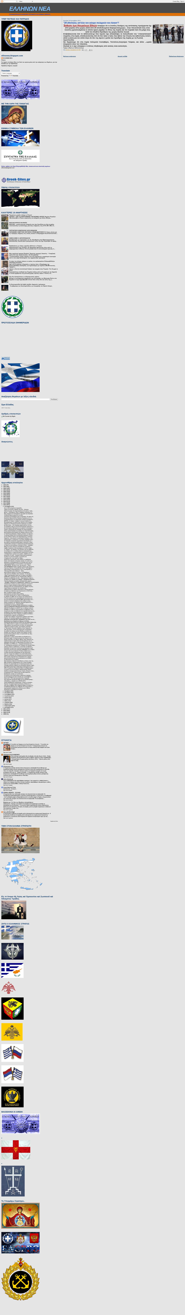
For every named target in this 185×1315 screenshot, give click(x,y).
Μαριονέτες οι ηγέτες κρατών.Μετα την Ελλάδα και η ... (18, 636)
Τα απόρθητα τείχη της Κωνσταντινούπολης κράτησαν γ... (19, 526)
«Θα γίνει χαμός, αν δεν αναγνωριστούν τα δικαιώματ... (18, 629)
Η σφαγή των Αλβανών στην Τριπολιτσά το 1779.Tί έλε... (18, 590)
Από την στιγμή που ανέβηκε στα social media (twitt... (18, 653)
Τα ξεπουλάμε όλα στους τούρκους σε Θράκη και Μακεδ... (18, 613)
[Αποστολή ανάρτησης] (82, 49)
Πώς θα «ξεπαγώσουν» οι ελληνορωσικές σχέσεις (24, 276)
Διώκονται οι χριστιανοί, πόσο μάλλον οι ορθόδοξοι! (17, 559)
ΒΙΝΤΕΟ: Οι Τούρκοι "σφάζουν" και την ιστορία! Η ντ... (18, 520)
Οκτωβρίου (7, 692)
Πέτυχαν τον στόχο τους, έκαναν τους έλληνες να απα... (18, 632)
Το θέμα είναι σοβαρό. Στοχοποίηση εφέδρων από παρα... (19, 616)
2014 (4, 501)
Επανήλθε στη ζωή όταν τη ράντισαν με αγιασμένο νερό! (18, 648)
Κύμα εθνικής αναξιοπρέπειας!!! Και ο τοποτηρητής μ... (18, 569)
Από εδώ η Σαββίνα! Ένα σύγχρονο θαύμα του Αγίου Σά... (19, 685)
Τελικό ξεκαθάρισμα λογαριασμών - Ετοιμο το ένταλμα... (18, 682)
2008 (4, 714)
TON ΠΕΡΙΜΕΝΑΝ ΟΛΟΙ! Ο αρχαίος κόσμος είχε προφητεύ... (19, 566)
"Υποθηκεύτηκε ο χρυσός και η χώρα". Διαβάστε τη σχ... (18, 553)
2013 (4, 503)
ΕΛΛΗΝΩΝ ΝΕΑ (29, 8)
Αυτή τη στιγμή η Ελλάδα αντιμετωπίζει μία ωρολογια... (18, 585)
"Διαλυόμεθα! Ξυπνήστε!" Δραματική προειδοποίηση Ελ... (19, 543)
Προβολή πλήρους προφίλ (9, 65)
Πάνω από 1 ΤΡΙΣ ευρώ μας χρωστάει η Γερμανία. (16, 678)
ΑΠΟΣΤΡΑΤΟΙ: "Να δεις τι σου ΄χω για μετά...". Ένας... (17, 565)
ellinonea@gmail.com (7, 168)
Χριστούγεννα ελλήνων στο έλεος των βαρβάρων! (16, 572)
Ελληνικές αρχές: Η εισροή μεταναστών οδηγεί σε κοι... (18, 638)
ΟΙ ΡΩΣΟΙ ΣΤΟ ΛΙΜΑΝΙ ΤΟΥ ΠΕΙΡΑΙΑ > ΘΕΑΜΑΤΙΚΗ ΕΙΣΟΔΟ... (19, 579)
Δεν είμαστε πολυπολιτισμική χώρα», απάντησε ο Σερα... (18, 542)
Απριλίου (7, 702)
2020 (4, 491)
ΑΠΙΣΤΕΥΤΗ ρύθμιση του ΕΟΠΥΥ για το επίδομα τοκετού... (19, 608)
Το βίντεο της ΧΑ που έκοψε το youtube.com (15, 556)
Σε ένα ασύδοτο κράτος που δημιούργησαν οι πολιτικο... (18, 536)
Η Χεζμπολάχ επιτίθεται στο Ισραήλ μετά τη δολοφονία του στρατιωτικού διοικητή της (26, 813)
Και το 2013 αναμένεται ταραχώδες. (13, 508)
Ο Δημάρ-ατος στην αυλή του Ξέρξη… (14, 558)
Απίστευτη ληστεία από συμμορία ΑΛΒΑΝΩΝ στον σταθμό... (19, 649)
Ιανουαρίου (7, 707)
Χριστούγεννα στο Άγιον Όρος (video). (14, 593)
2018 (4, 495)
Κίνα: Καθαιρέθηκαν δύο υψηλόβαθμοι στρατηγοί (16, 780)
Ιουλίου (6, 697)
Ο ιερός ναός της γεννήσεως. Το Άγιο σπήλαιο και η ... (18, 650)
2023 (4, 486)
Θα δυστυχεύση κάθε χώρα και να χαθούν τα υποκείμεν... (18, 528)
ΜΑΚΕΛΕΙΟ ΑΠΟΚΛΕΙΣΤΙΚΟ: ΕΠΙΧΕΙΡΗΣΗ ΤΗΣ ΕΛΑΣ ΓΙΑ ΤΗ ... (19, 619)
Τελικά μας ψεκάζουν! (9, 635)
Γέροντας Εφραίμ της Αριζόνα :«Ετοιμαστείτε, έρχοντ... (18, 580)
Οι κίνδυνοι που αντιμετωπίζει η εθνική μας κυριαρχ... (17, 675)
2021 (4, 490)
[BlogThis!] (86, 50)
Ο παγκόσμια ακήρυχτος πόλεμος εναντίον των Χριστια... (18, 533)
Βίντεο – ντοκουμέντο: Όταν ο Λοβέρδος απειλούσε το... (18, 512)
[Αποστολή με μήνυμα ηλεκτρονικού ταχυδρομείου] (84, 50)
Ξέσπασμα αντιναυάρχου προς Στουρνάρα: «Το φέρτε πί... (19, 516)
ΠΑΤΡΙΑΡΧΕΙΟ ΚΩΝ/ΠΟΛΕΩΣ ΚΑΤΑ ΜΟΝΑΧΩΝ (23, 230)
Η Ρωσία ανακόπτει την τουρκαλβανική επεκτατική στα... (18, 598)
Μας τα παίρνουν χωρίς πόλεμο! (12, 592)
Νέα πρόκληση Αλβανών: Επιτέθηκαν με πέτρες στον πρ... (19, 660)
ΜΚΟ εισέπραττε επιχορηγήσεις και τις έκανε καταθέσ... (18, 662)
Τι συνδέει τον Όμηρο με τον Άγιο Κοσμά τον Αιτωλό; (25, 744)
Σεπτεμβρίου (8, 694)
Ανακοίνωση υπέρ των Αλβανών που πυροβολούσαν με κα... (19, 611)
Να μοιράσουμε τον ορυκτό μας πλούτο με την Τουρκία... (18, 522)
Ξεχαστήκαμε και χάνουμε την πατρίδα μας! (15, 588)
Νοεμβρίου (7, 691)
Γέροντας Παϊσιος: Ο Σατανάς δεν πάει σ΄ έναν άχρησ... (18, 568)
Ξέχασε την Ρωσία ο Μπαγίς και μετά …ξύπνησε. (16, 509)
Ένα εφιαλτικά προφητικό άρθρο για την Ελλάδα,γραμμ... (18, 679)
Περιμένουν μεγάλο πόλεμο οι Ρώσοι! (20, 215)
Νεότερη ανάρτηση (69, 56)
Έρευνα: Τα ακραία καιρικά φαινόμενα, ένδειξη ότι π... (17, 683)
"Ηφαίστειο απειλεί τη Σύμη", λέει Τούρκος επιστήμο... (18, 626)
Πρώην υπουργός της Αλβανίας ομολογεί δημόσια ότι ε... (18, 602)
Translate (15, 75)
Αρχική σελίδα (122, 56)
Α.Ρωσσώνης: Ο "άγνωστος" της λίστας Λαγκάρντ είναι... (18, 539)
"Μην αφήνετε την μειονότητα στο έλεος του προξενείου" (18, 625)
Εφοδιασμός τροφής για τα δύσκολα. (13, 673)
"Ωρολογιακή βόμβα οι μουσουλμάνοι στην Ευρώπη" (17, 563)
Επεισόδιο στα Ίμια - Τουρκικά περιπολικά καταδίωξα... (18, 555)
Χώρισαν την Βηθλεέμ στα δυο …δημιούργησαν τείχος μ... (19, 578)
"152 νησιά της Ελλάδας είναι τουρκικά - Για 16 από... (17, 573)
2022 (4, 488)
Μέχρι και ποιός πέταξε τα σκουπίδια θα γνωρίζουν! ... (17, 546)
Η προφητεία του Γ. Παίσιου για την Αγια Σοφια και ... (17, 672)
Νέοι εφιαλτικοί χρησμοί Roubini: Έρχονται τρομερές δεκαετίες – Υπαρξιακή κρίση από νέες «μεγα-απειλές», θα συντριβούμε (32, 254)
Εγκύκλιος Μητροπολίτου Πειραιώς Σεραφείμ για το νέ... (18, 518)
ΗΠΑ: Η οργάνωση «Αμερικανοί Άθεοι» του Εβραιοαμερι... (19, 668)
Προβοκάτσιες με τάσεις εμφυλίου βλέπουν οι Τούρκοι (25, 246)
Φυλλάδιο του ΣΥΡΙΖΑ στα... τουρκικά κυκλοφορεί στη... (18, 643)
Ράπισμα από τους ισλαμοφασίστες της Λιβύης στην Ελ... (18, 586)
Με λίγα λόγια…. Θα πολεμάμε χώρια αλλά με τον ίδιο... (18, 525)
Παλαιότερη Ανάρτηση (176, 56)
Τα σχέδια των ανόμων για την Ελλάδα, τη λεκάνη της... (18, 631)
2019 (4, 493)
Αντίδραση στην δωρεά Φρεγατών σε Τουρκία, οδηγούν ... (19, 612)
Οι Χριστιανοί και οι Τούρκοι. (11, 659)
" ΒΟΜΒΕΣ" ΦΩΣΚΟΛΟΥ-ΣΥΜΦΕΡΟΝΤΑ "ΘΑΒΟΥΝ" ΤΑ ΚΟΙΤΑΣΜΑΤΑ (21, 582)
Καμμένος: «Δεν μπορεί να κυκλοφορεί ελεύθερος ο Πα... (18, 538)
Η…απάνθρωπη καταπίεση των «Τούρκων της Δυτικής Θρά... (19, 645)
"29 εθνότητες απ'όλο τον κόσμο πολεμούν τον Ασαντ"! (18, 583)
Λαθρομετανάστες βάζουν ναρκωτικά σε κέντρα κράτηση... (19, 589)
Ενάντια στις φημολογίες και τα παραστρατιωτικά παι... (18, 663)
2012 (4, 505)
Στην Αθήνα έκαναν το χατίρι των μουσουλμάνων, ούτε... (18, 623)
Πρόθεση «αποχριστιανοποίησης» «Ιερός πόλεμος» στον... (19, 671)
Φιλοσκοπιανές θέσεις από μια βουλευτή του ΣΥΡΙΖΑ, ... (18, 658)
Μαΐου (6, 701)
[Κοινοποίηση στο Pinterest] (92, 50)
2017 (4, 496)
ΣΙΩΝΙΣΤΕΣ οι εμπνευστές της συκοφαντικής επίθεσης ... (18, 576)
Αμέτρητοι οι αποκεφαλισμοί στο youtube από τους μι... (18, 562)
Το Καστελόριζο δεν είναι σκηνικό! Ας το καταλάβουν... (18, 676)
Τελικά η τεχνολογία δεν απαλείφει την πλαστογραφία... (18, 529)
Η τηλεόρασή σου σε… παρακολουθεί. (14, 603)
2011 (4, 709)
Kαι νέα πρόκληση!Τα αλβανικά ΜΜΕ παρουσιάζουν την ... (19, 599)
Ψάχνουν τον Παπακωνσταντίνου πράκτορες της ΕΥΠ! (18, 523)
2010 (4, 710)
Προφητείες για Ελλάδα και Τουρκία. (13, 689)
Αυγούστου (7, 696)
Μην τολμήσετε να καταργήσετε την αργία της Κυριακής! (18, 513)
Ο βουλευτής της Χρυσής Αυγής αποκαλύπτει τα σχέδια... (18, 605)
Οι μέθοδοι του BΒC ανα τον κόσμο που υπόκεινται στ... (18, 596)
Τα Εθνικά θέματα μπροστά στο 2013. (13, 515)
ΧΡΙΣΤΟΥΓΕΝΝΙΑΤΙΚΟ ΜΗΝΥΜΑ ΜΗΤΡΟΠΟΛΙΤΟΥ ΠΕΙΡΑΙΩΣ (19, 606)
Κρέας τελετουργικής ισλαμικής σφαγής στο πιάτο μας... (18, 560)
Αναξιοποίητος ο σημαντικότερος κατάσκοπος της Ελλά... (19, 552)
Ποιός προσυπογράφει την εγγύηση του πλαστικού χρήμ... (19, 530)
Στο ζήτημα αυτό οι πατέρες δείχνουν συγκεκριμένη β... (18, 550)
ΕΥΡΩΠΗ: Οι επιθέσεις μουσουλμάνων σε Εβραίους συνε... (19, 609)
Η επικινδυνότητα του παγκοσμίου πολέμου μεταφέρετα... (18, 519)
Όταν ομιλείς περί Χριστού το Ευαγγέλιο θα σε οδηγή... (18, 656)
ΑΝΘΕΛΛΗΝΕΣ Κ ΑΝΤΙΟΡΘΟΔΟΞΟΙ (19, 238)
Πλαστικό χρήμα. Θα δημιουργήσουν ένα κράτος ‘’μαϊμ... (18, 510)
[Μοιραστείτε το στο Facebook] (90, 50)
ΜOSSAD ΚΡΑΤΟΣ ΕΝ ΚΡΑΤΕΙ (18, 222)
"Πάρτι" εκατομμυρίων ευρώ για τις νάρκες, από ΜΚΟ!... (18, 575)
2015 (4, 500)
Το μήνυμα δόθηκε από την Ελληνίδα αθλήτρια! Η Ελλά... (18, 535)
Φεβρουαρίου (8, 705)
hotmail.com (6, 789)
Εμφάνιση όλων (54, 821)
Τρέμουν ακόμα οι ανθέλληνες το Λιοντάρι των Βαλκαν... (18, 646)
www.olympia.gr (8, 779)
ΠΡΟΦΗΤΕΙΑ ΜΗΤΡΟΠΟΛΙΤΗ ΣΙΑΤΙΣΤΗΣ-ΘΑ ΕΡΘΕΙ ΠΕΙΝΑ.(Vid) (20, 622)
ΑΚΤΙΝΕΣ (6, 743)
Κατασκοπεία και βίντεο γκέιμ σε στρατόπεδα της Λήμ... (18, 633)
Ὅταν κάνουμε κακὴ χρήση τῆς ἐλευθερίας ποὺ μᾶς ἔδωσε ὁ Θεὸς (28, 756)
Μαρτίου (6, 704)
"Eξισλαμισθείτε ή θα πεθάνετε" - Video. (14, 570)
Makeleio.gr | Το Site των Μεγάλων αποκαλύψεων (18, 802)
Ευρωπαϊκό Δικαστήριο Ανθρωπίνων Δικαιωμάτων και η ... (19, 666)
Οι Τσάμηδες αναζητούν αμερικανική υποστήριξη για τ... (18, 540)
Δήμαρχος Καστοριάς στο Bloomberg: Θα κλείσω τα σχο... (19, 642)
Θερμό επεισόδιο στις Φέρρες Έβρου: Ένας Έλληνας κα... (19, 639)
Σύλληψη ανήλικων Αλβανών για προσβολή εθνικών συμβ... (19, 665)
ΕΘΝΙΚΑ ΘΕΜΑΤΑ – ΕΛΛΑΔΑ (11, 792)
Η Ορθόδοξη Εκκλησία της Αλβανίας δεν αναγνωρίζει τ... (18, 686)
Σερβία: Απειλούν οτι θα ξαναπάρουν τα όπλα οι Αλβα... (18, 548)
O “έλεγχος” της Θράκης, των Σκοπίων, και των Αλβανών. (19, 549)
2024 (4, 485)
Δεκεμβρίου (7, 506)
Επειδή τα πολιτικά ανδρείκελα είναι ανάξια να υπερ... (17, 601)
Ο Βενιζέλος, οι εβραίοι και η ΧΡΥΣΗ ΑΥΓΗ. (15, 681)
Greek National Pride (9, 787)
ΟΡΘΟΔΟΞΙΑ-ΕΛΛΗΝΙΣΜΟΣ (11, 754)
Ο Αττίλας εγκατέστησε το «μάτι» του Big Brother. (16, 595)
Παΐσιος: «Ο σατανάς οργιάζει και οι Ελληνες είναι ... (17, 618)
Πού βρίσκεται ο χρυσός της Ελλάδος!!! (14, 615)
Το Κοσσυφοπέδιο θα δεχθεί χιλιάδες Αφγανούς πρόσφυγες (27, 284)
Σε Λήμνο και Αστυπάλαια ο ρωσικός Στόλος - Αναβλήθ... (18, 545)
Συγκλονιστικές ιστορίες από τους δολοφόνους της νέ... (18, 640)
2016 (4, 498)
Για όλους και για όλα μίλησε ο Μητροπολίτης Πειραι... (18, 669)
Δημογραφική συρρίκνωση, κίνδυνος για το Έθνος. (17, 688)
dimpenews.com (8, 766)
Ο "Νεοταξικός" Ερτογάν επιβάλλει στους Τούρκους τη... (18, 628)
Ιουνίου (6, 699)
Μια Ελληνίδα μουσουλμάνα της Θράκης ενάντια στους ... (18, 532)
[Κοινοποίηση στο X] (88, 50)
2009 (4, 712)
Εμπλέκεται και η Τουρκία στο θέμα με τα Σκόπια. (16, 621)
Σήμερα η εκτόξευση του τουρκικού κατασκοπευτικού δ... (18, 655)
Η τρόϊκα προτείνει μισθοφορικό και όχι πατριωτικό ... (17, 652)
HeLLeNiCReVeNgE (9, 812)
